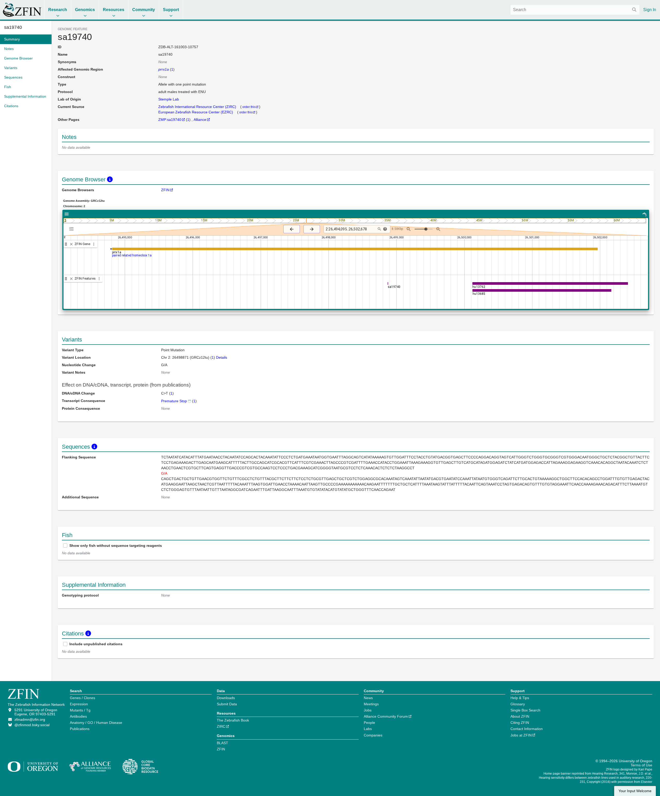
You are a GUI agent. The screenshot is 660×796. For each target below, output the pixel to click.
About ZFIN (519, 716)
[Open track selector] (73, 228)
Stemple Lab (168, 99)
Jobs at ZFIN (521, 735)
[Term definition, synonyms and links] (189, 401)
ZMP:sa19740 (169, 120)
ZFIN (165, 190)
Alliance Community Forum (386, 716)
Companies (373, 735)
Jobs (368, 710)
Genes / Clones (82, 698)
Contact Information (526, 729)
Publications (79, 729)
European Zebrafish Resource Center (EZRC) (196, 112)
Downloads (226, 698)
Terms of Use (641, 765)
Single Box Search (525, 710)
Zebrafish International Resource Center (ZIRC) (197, 107)
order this (248, 106)
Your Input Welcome (634, 791)
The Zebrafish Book (233, 720)
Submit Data (227, 704)
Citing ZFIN (519, 722)
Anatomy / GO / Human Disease (96, 722)
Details (221, 357)
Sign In (649, 9)
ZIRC (221, 726)
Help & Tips (519, 698)
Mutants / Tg (80, 710)
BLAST (222, 743)
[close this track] (71, 244)
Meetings (371, 704)
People (369, 722)
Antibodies (78, 716)
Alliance (200, 120)
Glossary (517, 704)
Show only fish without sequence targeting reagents (115, 545)
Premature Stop (174, 401)
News (368, 698)
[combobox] (574, 10)
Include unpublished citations (95, 644)
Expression (79, 704)
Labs (368, 729)
